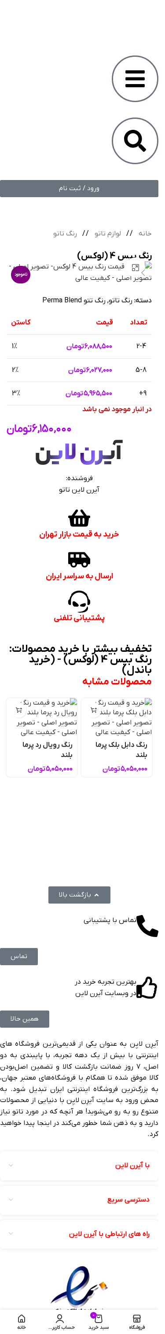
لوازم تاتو (107, 233)
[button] (93, 710)
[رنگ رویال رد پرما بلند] (42, 718)
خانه (144, 233)
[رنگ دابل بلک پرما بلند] (116, 718)
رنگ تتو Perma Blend (74, 300)
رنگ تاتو (65, 233)
